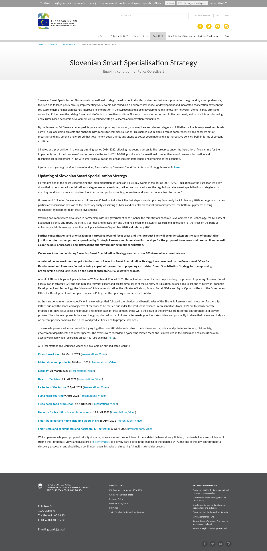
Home (40, 44)
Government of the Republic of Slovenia (210, 512)
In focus (101, 36)
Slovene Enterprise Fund (203, 517)
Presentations (90, 354)
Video (102, 354)
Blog (227, 36)
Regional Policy (116, 499)
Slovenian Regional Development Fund (210, 529)
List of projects (140, 36)
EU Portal (113, 508)
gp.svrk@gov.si (56, 529)
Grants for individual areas (121, 495)
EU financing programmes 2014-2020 (125, 490)
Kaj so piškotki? (218, 3)
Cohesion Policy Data (118, 504)
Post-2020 (158, 36)
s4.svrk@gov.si (101, 442)
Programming (69, 44)
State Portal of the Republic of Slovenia (126, 512)
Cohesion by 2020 (119, 36)
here (111, 337)
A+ (217, 15)
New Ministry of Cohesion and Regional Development (193, 36)
